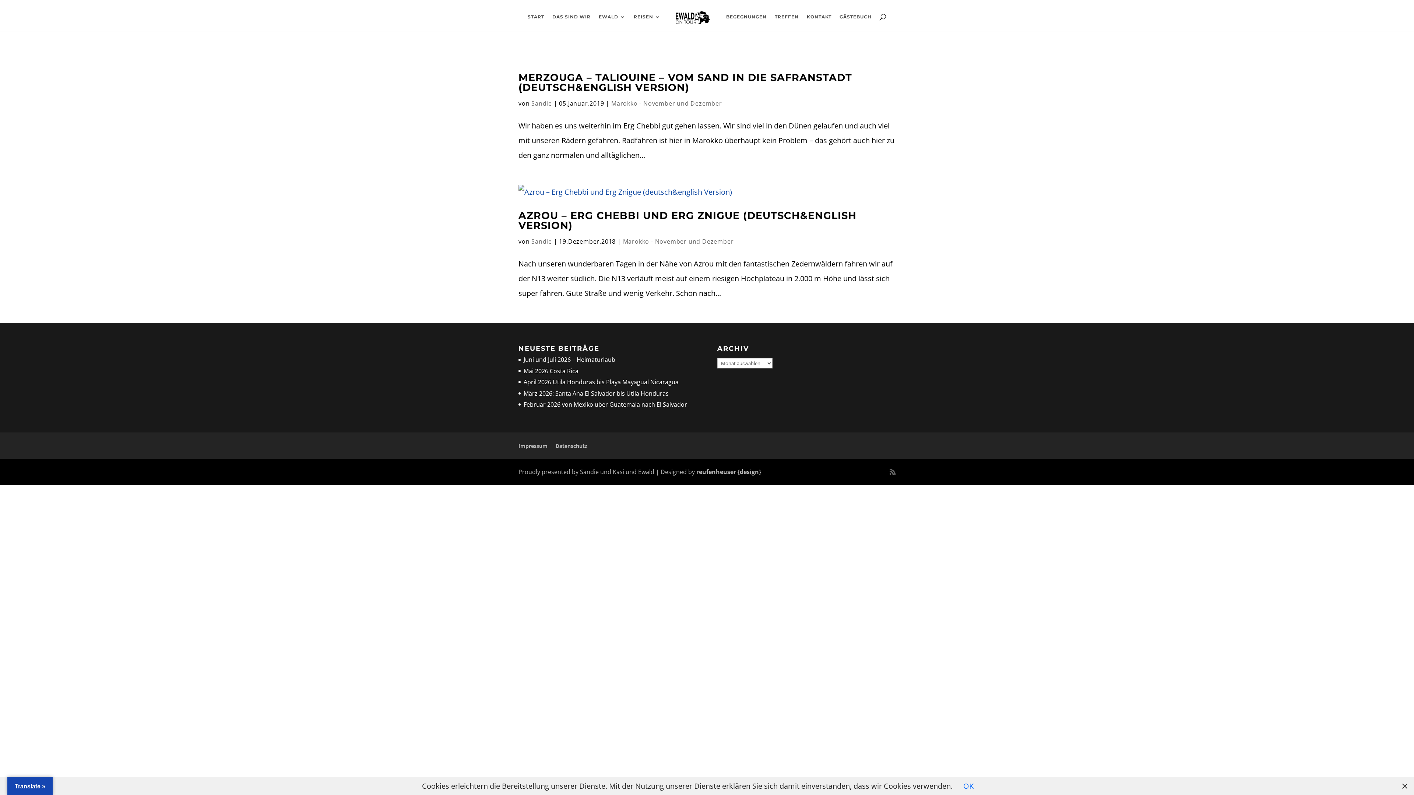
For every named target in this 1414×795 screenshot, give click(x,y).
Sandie (541, 103)
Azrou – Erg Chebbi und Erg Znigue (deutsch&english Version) (687, 220)
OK (968, 786)
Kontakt (819, 17)
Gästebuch (856, 17)
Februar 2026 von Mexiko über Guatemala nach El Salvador (605, 404)
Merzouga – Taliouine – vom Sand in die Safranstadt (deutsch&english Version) (685, 82)
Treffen (787, 17)
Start (536, 17)
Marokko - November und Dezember (666, 103)
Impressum (533, 445)
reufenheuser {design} (728, 472)
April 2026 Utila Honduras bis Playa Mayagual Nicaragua (602, 382)
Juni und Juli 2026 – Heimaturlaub (569, 360)
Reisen (643, 17)
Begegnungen (746, 17)
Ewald (608, 17)
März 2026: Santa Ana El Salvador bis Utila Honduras (596, 393)
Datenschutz (571, 445)
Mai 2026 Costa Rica (551, 371)
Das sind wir (571, 17)
